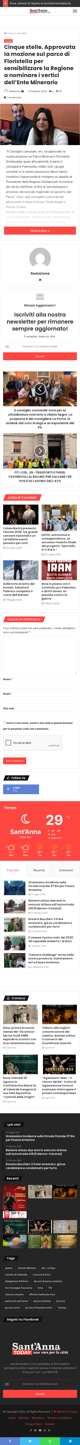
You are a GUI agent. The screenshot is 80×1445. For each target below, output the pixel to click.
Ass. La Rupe (48, 1268)
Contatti (49, 1424)
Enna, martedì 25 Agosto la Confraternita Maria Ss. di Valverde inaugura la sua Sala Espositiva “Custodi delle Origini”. (20, 1087)
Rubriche (23, 1417)
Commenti (66, 870)
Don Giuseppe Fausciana (18, 1287)
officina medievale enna (42, 1294)
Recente (39, 870)
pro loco (60, 1301)
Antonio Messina (27, 1268)
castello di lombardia (16, 1274)
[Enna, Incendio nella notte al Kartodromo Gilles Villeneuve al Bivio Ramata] (15, 1241)
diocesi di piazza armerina (48, 1281)
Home (10, 33)
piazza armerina (42, 1301)
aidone (8, 1268)
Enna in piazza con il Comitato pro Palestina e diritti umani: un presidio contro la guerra (59, 591)
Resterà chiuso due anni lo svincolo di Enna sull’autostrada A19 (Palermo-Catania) (51, 904)
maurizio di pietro (14, 1294)
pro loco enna (12, 1307)
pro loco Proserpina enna (38, 1307)
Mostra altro (38, 230)
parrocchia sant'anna (16, 1301)
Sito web (8, 708)
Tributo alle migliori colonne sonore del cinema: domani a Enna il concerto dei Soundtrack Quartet (58, 1035)
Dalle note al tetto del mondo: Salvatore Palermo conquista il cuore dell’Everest (19, 589)
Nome (7, 679)
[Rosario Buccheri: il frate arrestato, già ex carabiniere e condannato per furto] (14, 924)
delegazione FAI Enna (16, 1281)
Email (7, 693)
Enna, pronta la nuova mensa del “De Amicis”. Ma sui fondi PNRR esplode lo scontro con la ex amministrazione (19, 1035)
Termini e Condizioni (59, 1417)
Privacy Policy (34, 1424)
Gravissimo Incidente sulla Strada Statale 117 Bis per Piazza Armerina (51, 886)
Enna (40, 1287)
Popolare (13, 870)
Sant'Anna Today (67, 1411)
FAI (50, 1287)
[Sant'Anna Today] (40, 11)
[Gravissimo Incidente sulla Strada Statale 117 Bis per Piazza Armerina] (14, 888)
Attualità (22, 33)
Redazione (15, 91)
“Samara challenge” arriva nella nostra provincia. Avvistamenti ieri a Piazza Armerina (51, 958)
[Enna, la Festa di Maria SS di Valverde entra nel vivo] (40, 1241)
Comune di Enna (41, 1274)
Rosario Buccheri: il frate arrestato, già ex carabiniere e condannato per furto (50, 923)
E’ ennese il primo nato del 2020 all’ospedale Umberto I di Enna (50, 939)
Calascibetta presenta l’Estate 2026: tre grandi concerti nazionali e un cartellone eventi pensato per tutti (20, 535)
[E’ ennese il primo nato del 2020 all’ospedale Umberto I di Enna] (14, 943)
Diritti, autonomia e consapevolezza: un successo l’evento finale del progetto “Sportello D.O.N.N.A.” (59, 542)
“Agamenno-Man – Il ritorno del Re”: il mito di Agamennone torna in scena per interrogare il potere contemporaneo (59, 1085)
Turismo (62, 1307)
